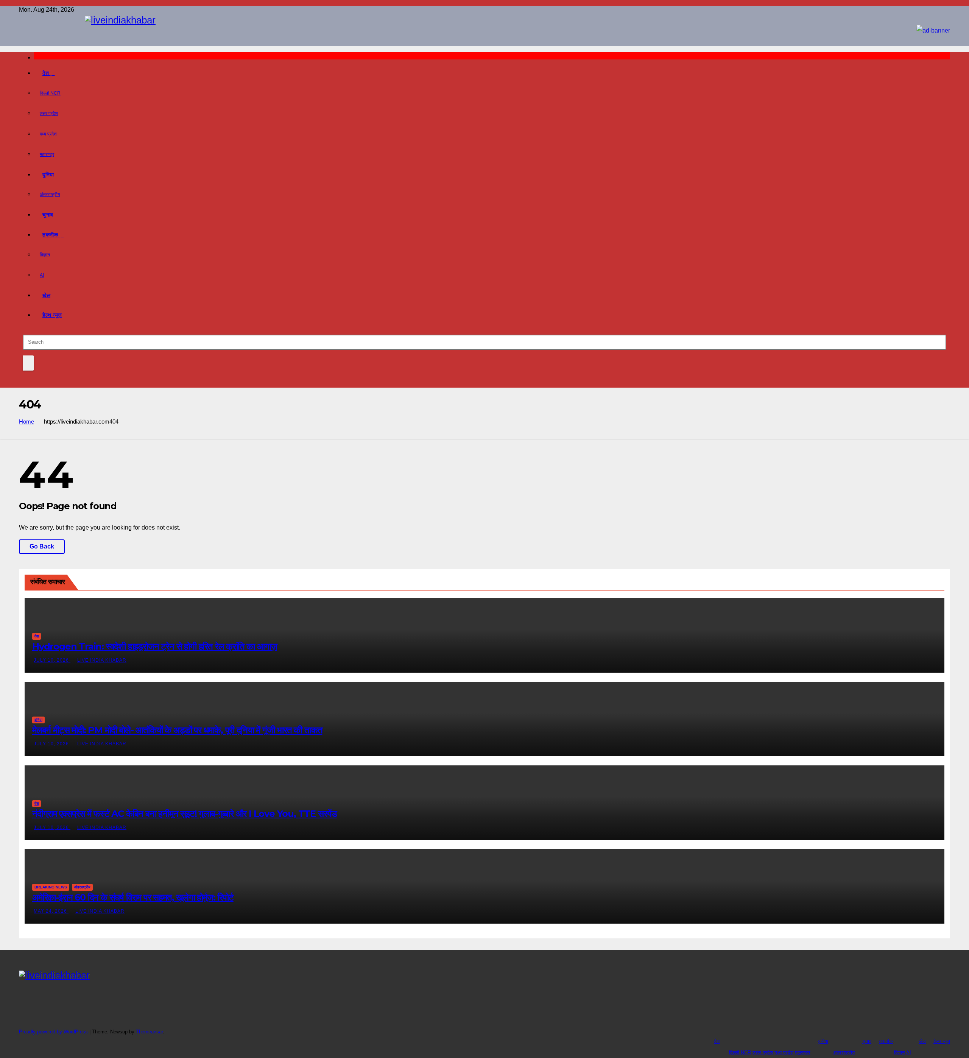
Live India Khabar (101, 660)
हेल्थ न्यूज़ (52, 315)
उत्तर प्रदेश (49, 113)
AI (42, 275)
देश (46, 73)
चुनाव (47, 214)
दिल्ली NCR (50, 93)
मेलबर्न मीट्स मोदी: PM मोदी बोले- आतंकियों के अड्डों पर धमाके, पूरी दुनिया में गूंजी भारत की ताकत (177, 730)
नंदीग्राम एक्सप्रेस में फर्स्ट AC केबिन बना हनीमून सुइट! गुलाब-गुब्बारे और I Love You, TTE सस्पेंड (184, 813)
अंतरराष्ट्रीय (50, 194)
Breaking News (50, 887)
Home (26, 421)
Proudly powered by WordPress (54, 1032)
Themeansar (149, 1032)
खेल (46, 295)
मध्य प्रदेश (48, 134)
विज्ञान (45, 254)
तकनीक (51, 234)
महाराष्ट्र (47, 154)
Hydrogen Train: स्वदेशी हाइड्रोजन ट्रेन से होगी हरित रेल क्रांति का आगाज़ (154, 646)
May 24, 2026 (51, 911)
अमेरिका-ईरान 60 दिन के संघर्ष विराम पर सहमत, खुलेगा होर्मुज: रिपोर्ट (133, 897)
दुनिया (49, 174)
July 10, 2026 (52, 660)
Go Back (42, 546)
